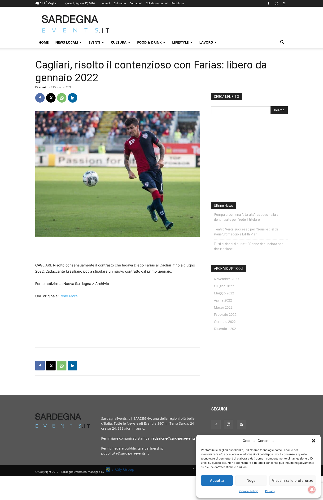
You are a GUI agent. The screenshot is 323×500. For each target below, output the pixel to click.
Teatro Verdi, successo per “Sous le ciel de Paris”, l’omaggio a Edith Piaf (246, 231)
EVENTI (94, 42)
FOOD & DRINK (149, 42)
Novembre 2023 (226, 279)
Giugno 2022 (224, 286)
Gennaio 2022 (225, 321)
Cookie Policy (248, 491)
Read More (69, 296)
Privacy (270, 491)
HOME (44, 42)
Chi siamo (120, 3)
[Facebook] (268, 3)
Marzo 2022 (223, 307)
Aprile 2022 (223, 300)
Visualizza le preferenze (292, 480)
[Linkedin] (72, 98)
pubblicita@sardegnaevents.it (125, 453)
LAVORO (206, 42)
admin (43, 87)
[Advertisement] (202, 24)
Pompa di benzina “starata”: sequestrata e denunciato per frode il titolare (246, 217)
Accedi (106, 3)
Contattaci (136, 3)
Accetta (217, 480)
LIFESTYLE (180, 42)
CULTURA (119, 42)
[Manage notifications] (312, 489)
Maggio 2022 (224, 293)
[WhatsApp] (61, 98)
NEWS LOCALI (66, 42)
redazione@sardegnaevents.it (175, 438)
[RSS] (284, 3)
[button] (313, 440)
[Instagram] (276, 3)
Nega (251, 480)
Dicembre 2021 (226, 328)
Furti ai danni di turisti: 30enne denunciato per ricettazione (248, 246)
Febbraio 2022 (225, 314)
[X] (51, 98)
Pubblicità (177, 3)
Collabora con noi (157, 3)
